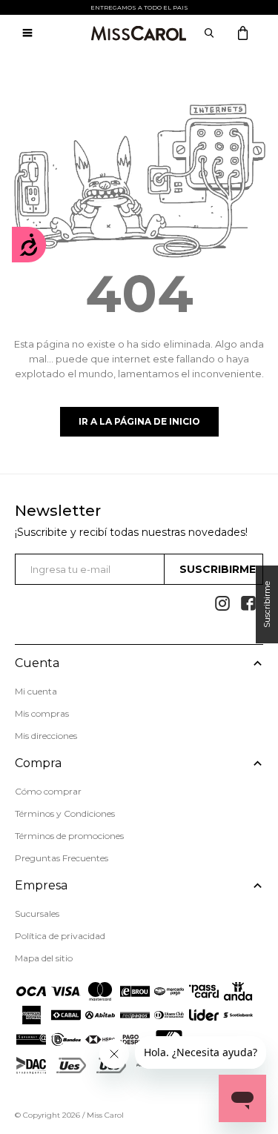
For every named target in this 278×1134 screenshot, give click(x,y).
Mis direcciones (46, 735)
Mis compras (42, 713)
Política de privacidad (60, 935)
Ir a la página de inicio (139, 421)
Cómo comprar (48, 791)
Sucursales (37, 913)
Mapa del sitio (44, 958)
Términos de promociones (69, 835)
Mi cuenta (36, 691)
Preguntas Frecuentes (61, 857)
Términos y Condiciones (65, 813)
